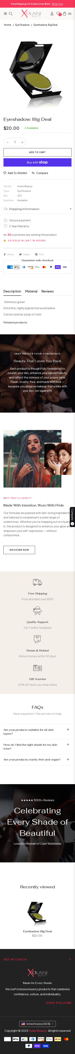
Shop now (57, 3)
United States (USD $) (38, 1023)
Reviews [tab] (48, 291)
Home (7, 24)
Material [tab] (31, 291)
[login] (51, 13)
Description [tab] (12, 291)
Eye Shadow (22, 24)
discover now (19, 550)
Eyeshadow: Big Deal (37, 931)
